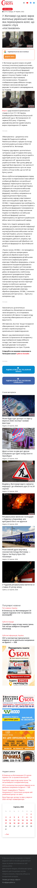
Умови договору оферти (11, 880)
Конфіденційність (8, 882)
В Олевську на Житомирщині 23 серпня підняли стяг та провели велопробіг (16, 612)
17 (6, 823)
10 (6, 820)
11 (10, 820)
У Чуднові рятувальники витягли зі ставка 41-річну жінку (18, 585)
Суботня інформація (9, 635)
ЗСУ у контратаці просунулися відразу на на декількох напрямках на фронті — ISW (18, 640)
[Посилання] (7, 2)
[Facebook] (30, 2)
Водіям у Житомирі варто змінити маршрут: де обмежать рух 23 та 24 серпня (18, 486)
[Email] (23, 2)
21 (23, 823)
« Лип (7, 834)
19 (14, 823)
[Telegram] (33, 2)
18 (10, 823)
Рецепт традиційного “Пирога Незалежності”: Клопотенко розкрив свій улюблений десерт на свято (17, 792)
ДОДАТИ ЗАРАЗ (9, 56)
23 (31, 823)
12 (14, 820)
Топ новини (6, 608)
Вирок (4, 111)
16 (31, 820)
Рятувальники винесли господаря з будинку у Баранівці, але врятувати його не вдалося (17, 519)
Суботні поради (8, 622)
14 (23, 820)
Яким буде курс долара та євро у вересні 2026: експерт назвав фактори (17, 420)
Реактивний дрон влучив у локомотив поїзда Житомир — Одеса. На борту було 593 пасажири (16, 553)
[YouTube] (27, 2)
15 (27, 820)
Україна (14, 608)
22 (27, 823)
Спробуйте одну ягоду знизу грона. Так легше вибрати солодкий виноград (18, 626)
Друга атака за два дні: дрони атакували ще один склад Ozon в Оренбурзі (17, 453)
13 (18, 820)
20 (18, 823)
